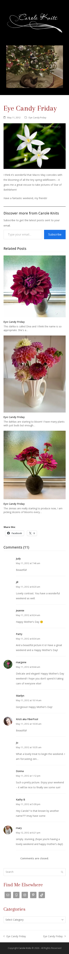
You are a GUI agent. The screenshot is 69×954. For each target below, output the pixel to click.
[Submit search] (62, 872)
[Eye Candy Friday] (35, 286)
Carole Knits (24, 948)
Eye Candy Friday (37, 117)
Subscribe (54, 234)
